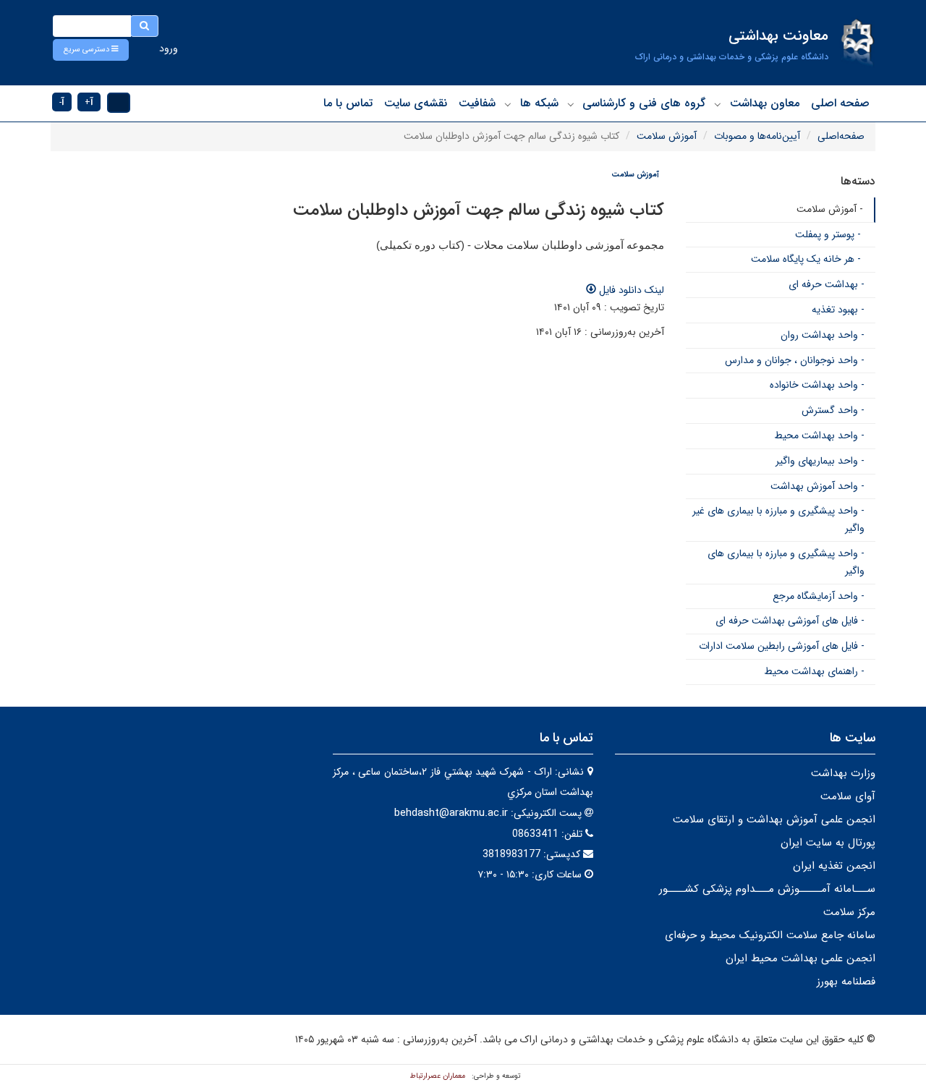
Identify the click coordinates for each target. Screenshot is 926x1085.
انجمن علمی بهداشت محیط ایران (800, 958)
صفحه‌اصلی (841, 136)
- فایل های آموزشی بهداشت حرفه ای (790, 621)
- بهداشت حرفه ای (827, 284)
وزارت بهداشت (843, 773)
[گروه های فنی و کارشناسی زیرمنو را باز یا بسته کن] (570, 104)
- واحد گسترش (833, 410)
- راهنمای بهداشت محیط (814, 671)
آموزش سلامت (667, 136)
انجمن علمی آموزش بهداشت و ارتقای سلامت (774, 819)
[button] (91, 50)
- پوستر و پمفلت (828, 234)
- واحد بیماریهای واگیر (820, 461)
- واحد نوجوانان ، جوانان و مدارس (795, 360)
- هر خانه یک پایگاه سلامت (806, 259)
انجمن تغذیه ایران (834, 866)
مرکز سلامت (849, 912)
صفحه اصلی (840, 103)
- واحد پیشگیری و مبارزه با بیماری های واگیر (786, 562)
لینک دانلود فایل (630, 290)
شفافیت (477, 103)
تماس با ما (348, 103)
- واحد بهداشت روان (823, 335)
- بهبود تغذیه (838, 310)
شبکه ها (539, 103)
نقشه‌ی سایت (415, 103)
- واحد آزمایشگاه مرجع (819, 596)
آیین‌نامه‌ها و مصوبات (757, 136)
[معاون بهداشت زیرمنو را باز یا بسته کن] (717, 104)
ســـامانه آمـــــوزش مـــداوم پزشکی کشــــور (767, 889)
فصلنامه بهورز (846, 981)
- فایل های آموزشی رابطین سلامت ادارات (782, 646)
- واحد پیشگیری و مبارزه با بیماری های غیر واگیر (778, 519)
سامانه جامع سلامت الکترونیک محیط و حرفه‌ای (770, 935)
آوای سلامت (847, 796)
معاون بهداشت (764, 103)
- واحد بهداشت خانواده (817, 385)
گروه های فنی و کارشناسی (643, 103)
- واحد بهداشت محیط (819, 435)
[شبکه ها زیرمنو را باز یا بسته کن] (507, 104)
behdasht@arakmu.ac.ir (451, 813)
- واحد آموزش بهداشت (817, 486)
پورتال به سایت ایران (828, 842)
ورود (168, 48)
